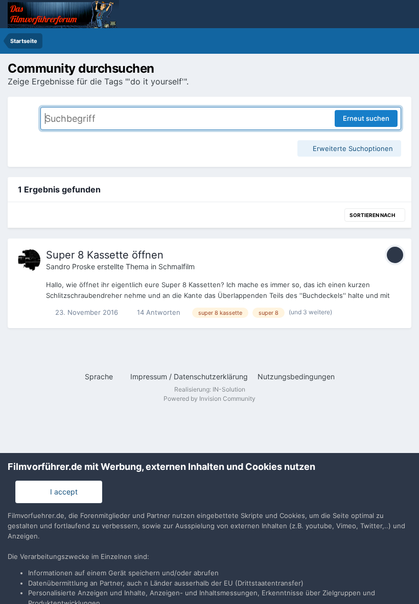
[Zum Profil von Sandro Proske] (29, 260)
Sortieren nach (373, 215)
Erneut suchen (366, 118)
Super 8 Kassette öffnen (105, 255)
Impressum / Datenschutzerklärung (189, 376)
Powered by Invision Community (209, 398)
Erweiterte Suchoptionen (352, 148)
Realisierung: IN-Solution (209, 389)
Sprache (100, 376)
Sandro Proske (70, 266)
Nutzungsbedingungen (296, 376)
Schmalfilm (176, 266)
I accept (62, 491)
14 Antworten (157, 312)
